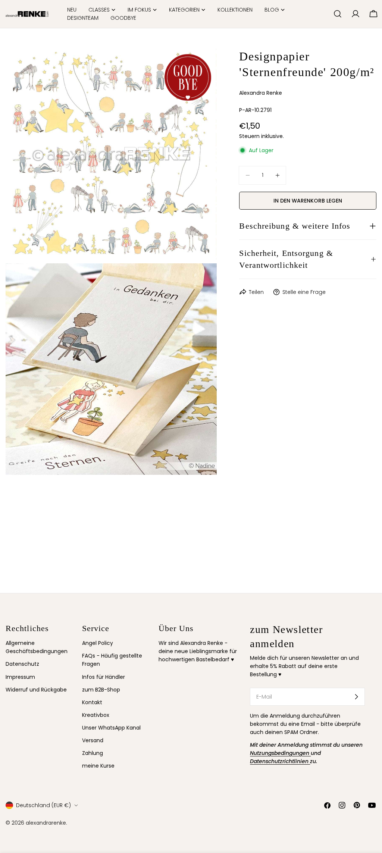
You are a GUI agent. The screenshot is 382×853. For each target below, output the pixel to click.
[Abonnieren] (356, 697)
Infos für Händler (103, 677)
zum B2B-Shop (101, 689)
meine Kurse (98, 765)
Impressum (20, 677)
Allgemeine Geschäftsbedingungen (37, 647)
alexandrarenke (46, 823)
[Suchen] (337, 13)
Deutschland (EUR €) (43, 805)
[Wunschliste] (324, 13)
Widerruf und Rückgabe (36, 689)
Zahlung (92, 753)
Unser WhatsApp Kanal (111, 727)
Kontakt (92, 702)
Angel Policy (97, 643)
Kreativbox (95, 715)
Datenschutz (22, 664)
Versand (92, 740)
